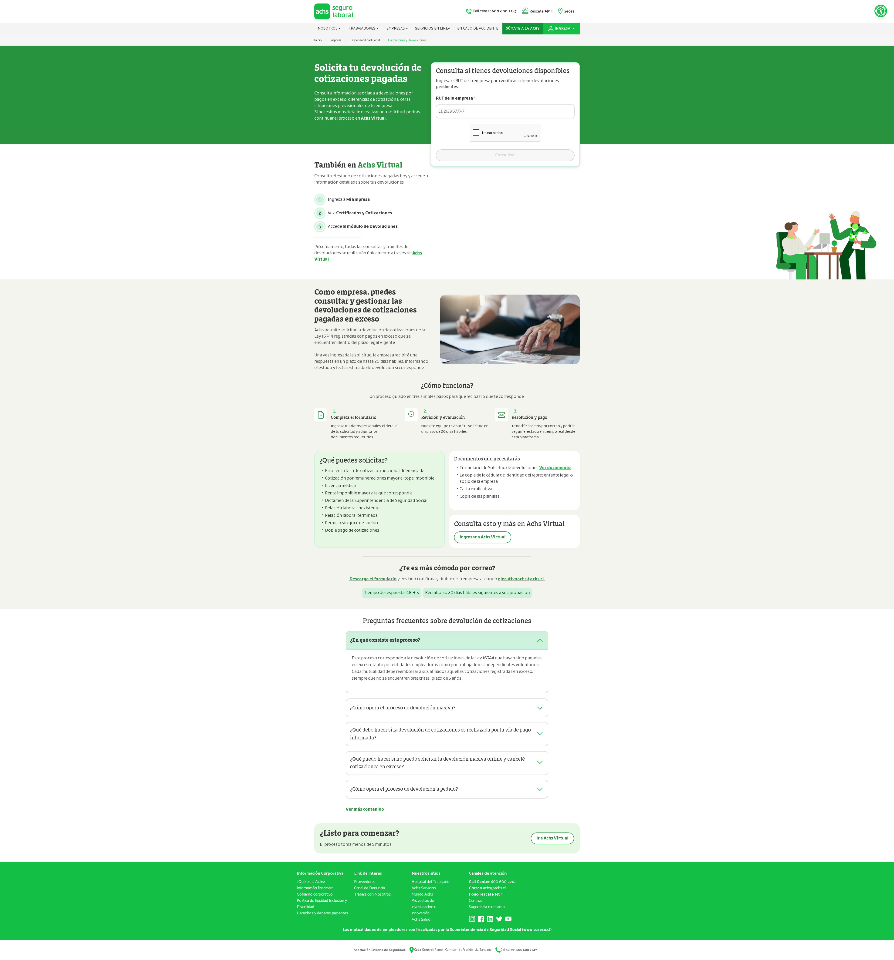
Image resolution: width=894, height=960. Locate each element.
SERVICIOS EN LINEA (432, 28)
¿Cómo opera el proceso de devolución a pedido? (404, 789)
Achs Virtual (373, 118)
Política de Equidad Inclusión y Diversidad (322, 903)
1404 (486, 894)
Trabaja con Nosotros (372, 894)
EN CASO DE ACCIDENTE (477, 28)
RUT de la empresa (456, 98)
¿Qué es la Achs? (311, 881)
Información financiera (315, 888)
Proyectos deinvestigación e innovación (424, 907)
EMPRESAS (396, 28)
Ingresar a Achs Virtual (483, 537)
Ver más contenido (365, 809)
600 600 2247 (492, 881)
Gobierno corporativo (315, 894)
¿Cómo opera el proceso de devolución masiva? (403, 707)
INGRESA (563, 28)
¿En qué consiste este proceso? (385, 640)
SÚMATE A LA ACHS (522, 28)
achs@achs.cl (487, 888)
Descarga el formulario (373, 579)
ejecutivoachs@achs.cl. (521, 579)
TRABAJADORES (362, 28)
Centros (475, 900)
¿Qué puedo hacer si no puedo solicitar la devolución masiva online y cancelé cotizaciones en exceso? (437, 763)
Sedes (569, 11)
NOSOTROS (328, 28)
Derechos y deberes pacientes (322, 913)
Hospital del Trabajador (431, 881)
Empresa (336, 40)
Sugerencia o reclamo (487, 906)
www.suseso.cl (536, 929)
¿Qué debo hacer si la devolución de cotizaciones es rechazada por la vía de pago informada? (440, 734)
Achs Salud (421, 919)
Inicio (318, 40)
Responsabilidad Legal (365, 40)
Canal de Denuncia (369, 888)
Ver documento (555, 468)
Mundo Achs (422, 894)
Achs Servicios (424, 888)
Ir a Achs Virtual (552, 838)
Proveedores (365, 881)
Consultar (505, 155)
